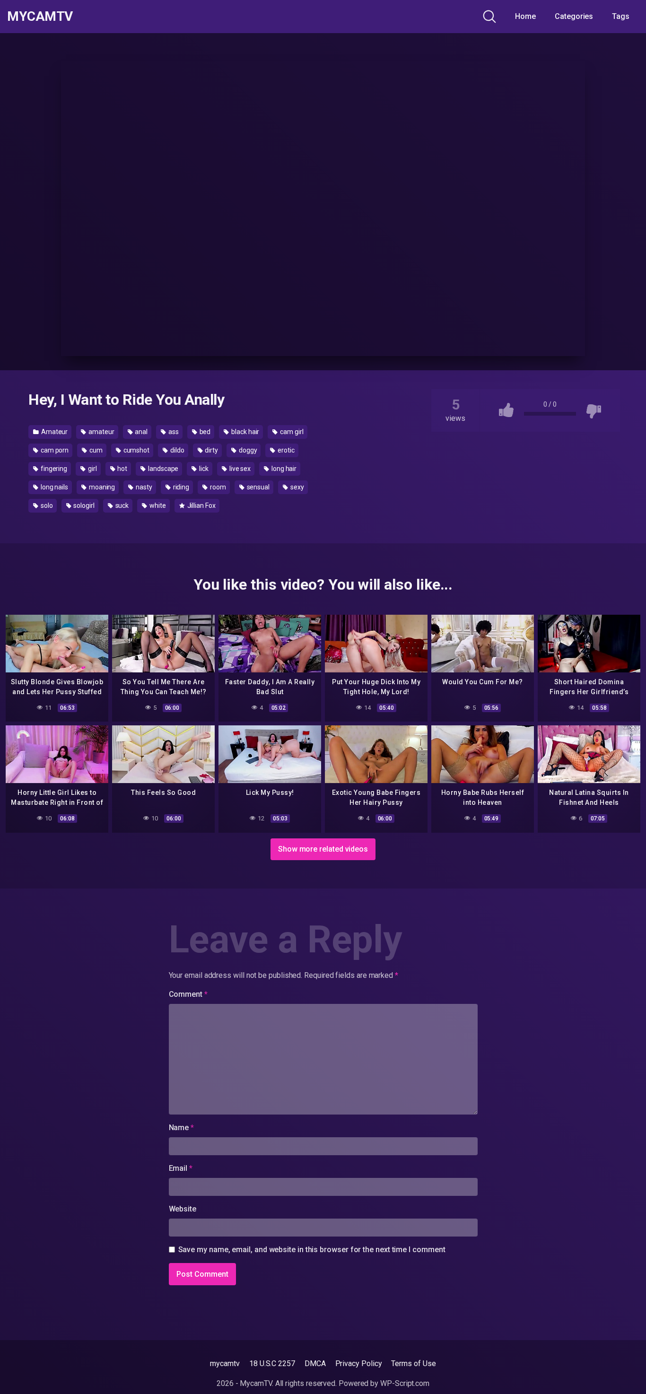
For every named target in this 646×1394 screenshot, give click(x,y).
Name (181, 1127)
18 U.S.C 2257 (272, 1363)
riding (180, 487)
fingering (53, 468)
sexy (296, 487)
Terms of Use (413, 1363)
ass (173, 432)
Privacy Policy (358, 1363)
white (157, 505)
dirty (210, 450)
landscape (162, 468)
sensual (257, 487)
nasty (143, 487)
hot (122, 468)
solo (46, 505)
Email (180, 1168)
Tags (620, 16)
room (217, 487)
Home (525, 16)
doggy (247, 450)
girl (92, 468)
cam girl (291, 432)
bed (204, 432)
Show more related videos (323, 849)
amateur (100, 432)
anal (141, 432)
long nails (53, 487)
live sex (239, 468)
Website (182, 1208)
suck (121, 505)
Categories (574, 16)
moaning (101, 487)
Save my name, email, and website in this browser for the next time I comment (311, 1249)
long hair (283, 468)
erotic (285, 450)
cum (95, 450)
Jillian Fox (201, 505)
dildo (176, 450)
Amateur (54, 432)
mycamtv (224, 1363)
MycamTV (40, 16)
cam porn (54, 450)
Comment (188, 994)
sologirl (83, 505)
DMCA (315, 1363)
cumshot (135, 450)
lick (203, 468)
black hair (244, 432)
